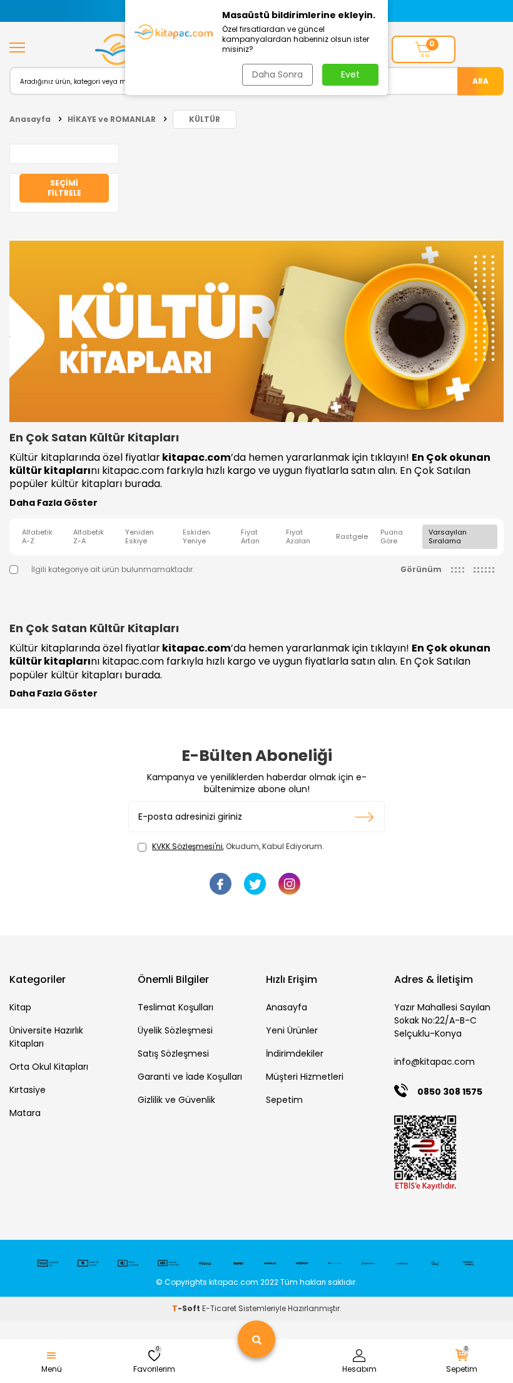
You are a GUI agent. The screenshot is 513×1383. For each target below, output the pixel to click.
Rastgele (352, 536)
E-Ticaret (219, 1308)
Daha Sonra (277, 74)
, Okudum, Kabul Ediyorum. (238, 847)
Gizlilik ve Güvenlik (176, 1100)
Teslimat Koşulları (175, 1007)
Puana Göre (391, 536)
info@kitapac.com (434, 1061)
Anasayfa (30, 119)
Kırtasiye (27, 1090)
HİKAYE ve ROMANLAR (112, 119)
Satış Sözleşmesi (173, 1053)
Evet (350, 74)
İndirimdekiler (294, 1053)
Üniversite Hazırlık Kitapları (46, 1037)
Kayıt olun (364, 816)
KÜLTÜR (204, 119)
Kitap (20, 1007)
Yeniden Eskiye (139, 536)
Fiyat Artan (250, 536)
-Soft (187, 1308)
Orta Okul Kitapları (48, 1066)
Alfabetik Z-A (88, 536)
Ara (480, 80)
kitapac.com (196, 457)
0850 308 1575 (449, 1091)
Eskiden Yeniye (196, 536)
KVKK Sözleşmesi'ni (187, 846)
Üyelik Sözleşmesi (175, 1030)
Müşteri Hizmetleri (304, 1076)
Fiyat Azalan (298, 536)
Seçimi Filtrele (64, 188)
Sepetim (284, 1100)
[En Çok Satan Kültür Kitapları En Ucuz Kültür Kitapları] (256, 419)
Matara (25, 1113)
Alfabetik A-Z (37, 536)
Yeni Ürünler (292, 1030)
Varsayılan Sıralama (448, 536)
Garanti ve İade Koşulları (190, 1076)
